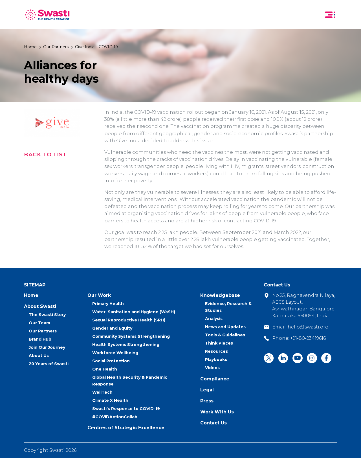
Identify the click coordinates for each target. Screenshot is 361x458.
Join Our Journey (47, 347)
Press (206, 401)
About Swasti (40, 306)
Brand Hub (40, 339)
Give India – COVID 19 (96, 46)
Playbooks (216, 359)
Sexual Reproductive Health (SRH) (128, 320)
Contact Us (213, 423)
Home (30, 46)
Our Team (39, 322)
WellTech (102, 392)
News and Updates (225, 326)
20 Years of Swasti (49, 363)
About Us (39, 355)
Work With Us (217, 412)
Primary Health (108, 303)
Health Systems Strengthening (125, 344)
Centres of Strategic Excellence (125, 427)
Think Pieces (219, 343)
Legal (207, 390)
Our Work (99, 295)
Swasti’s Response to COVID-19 (126, 408)
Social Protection (111, 360)
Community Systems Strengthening (131, 336)
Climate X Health (110, 400)
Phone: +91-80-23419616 (299, 338)
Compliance (214, 379)
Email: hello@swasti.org (300, 327)
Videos (212, 367)
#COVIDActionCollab (114, 416)
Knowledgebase (220, 295)
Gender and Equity (112, 328)
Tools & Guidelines (225, 335)
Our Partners (56, 46)
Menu (330, 15)
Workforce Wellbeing (115, 352)
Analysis (214, 318)
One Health (104, 369)
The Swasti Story (47, 314)
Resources (216, 351)
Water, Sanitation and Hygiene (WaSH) (133, 311)
